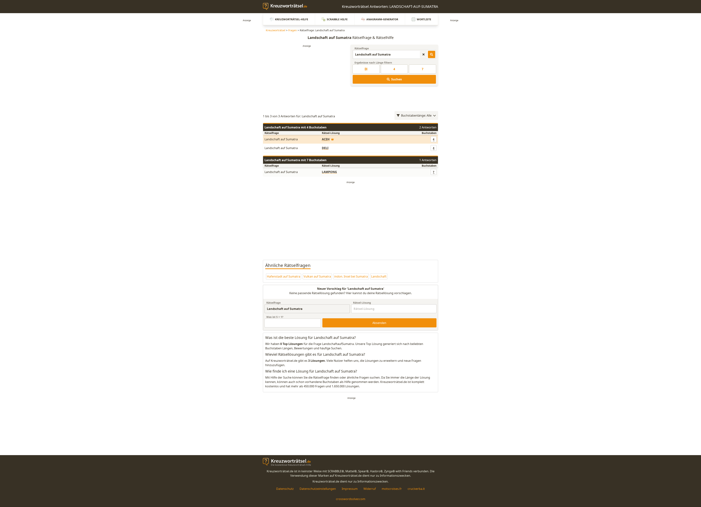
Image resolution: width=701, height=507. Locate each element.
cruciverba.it (416, 489)
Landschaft (378, 276)
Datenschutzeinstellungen (318, 489)
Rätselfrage (362, 48)
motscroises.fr (392, 489)
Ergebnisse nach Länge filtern (373, 62)
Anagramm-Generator (382, 19)
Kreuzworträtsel (275, 30)
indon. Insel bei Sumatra (351, 276)
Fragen (292, 30)
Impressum (350, 489)
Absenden (379, 323)
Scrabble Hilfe (337, 19)
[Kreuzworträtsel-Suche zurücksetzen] (423, 54)
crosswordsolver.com (350, 499)
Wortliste (424, 19)
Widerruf (369, 489)
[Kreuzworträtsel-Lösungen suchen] (431, 54)
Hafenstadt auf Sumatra (283, 276)
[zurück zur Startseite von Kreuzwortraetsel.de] (287, 6)
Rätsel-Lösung (362, 302)
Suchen (396, 79)
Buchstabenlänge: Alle (416, 115)
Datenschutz (285, 489)
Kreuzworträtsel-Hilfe (291, 19)
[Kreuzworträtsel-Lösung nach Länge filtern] (366, 69)
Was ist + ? (274, 317)
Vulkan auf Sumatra (317, 276)
